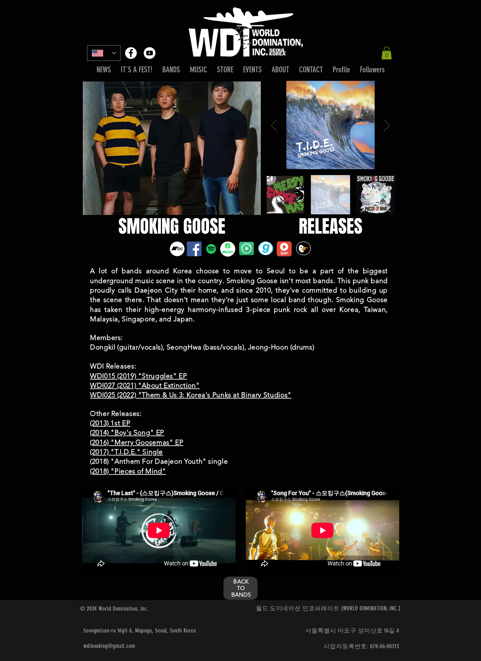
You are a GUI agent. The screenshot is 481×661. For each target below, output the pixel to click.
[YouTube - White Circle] (149, 53)
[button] (386, 52)
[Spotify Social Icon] (211, 248)
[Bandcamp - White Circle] (177, 248)
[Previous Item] (274, 125)
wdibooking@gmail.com (109, 646)
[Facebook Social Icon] (194, 248)
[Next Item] (387, 125)
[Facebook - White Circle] (131, 53)
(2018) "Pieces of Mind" (128, 471)
